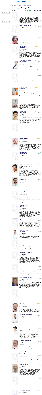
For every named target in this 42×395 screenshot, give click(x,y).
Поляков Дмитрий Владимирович (23, 139)
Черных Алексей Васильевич (23, 206)
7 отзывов (39, 101)
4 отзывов (39, 14)
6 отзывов (39, 179)
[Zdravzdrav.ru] (21, 2)
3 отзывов (39, 253)
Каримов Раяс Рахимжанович (23, 125)
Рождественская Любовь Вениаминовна (25, 61)
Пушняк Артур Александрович (23, 47)
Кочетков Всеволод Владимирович (23, 192)
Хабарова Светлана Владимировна (23, 354)
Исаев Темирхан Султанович (23, 88)
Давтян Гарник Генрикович (25, 164)
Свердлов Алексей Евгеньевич (23, 377)
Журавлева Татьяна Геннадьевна (24, 36)
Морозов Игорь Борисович (25, 277)
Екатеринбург (20, 5)
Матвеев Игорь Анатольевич (23, 112)
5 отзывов (39, 112)
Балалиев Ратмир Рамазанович (23, 179)
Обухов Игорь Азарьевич (25, 340)
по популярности (27, 10)
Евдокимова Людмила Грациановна (24, 327)
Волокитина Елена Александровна (23, 153)
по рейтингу (33, 10)
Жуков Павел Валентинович (26, 219)
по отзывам (39, 10)
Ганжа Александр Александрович (23, 290)
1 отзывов (39, 26)
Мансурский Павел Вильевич (23, 100)
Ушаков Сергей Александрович (23, 13)
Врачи (25, 5)
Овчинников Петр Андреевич (23, 231)
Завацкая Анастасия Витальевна (24, 74)
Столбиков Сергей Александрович (23, 265)
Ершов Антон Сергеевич (25, 364)
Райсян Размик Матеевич (25, 240)
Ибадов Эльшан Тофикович (25, 314)
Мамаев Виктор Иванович (25, 252)
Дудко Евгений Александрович (23, 304)
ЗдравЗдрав (14, 5)
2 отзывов (39, 37)
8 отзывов (39, 242)
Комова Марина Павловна (25, 25)
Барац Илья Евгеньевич (25, 390)
